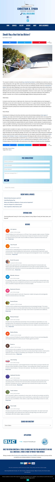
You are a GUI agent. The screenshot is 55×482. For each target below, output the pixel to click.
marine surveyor (23, 136)
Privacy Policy (32, 467)
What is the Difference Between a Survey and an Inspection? (18, 202)
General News (11, 148)
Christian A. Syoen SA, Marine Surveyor (27, 6)
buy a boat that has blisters (28, 82)
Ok (27, 480)
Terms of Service (40, 467)
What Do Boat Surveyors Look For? (12, 198)
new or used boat (25, 139)
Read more (11, 239)
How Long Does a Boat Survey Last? (13, 206)
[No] (53, 478)
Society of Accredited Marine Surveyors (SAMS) (25, 455)
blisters (10, 149)
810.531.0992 (31, 13)
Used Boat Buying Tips (9, 200)
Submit (6, 180)
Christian (5, 141)
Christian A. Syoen (13, 136)
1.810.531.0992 (15, 141)
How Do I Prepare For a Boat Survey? (13, 204)
